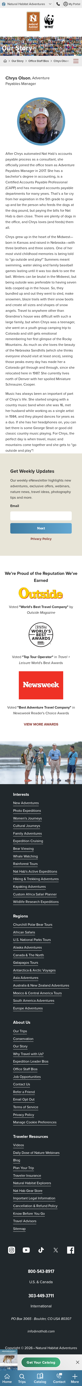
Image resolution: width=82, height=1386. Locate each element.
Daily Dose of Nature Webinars (36, 1152)
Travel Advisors (24, 1220)
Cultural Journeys (26, 825)
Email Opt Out (24, 1099)
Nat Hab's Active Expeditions (35, 871)
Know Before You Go (29, 1213)
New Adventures (26, 802)
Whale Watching (25, 856)
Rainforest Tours (25, 863)
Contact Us (21, 1084)
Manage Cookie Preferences (34, 1122)
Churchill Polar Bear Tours (32, 924)
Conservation (23, 1038)
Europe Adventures (28, 1008)
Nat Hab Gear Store (27, 1190)
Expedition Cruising (28, 840)
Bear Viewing (23, 848)
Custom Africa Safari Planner (35, 894)
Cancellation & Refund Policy (35, 1205)
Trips (22, 1381)
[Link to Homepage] (41, 22)
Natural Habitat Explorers (32, 1182)
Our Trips (20, 1031)
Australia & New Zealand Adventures (41, 985)
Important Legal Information (34, 1198)
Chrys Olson (61, 61)
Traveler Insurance (27, 1175)
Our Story (18, 61)
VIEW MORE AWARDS (41, 724)
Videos (18, 1144)
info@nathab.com (41, 1331)
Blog (16, 1160)
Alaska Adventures (27, 947)
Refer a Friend (24, 1091)
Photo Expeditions (27, 810)
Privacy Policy (41, 538)
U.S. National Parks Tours (32, 939)
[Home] (6, 61)
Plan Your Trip (23, 1167)
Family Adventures (27, 833)
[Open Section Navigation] (76, 61)
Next (41, 528)
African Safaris (24, 932)
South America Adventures (33, 1000)
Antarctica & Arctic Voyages (34, 970)
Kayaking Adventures (29, 886)
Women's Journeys (27, 818)
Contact (59, 1381)
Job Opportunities (27, 1076)
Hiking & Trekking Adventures (36, 878)
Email (14, 505)
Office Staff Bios (38, 61)
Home (7, 1381)
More (75, 1381)
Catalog (40, 1381)
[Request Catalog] (41, 1362)
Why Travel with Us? (28, 1053)
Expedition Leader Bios (30, 1061)
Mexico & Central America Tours (37, 993)
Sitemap (19, 1228)
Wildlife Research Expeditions (36, 901)
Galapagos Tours (25, 962)
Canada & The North (28, 955)
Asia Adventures (25, 977)
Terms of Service (25, 1106)
